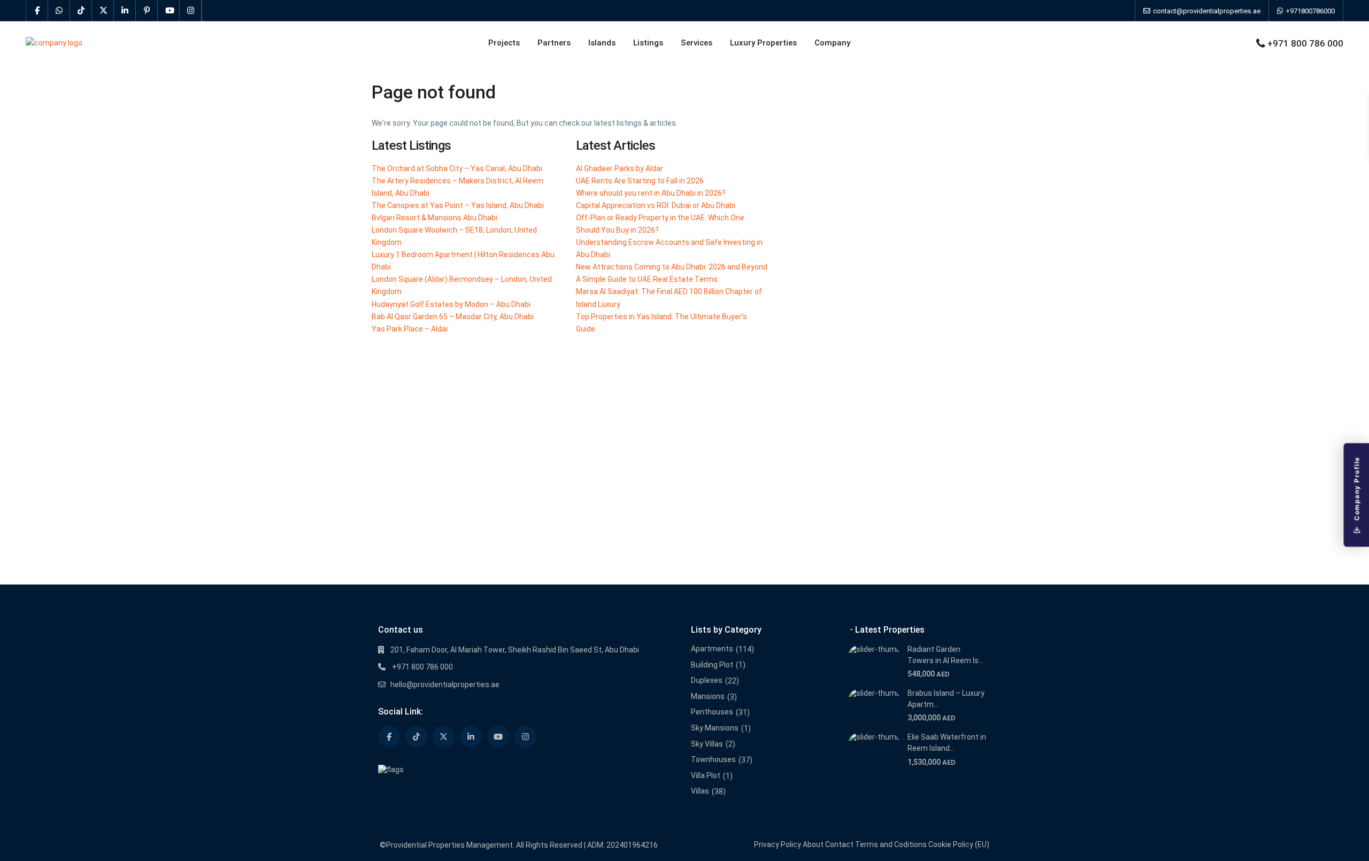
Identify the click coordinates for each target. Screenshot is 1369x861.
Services (696, 43)
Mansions (708, 696)
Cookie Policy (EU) (958, 844)
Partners (554, 43)
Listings (648, 43)
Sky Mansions (715, 728)
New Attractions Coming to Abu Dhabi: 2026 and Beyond (671, 267)
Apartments (712, 648)
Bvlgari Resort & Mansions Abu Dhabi (434, 217)
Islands (602, 43)
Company (832, 43)
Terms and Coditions (891, 844)
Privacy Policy (777, 844)
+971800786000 (1309, 11)
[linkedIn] (125, 10)
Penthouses (712, 712)
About (813, 844)
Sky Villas (707, 744)
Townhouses (713, 759)
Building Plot (712, 664)
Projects (504, 43)
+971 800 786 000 (1305, 43)
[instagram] (191, 10)
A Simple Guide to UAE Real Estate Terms (647, 279)
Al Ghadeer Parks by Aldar (619, 168)
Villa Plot (705, 775)
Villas (700, 791)
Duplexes (706, 680)
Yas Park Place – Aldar (410, 329)
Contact (839, 844)
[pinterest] (147, 10)
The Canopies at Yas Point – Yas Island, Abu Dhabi (458, 205)
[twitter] (103, 10)
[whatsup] (59, 10)
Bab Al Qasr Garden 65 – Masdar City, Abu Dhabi (453, 316)
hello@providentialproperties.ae (444, 684)
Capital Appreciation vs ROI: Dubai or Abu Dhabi (655, 205)
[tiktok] (81, 10)
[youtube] (169, 10)
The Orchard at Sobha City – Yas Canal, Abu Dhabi (457, 168)
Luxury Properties (763, 43)
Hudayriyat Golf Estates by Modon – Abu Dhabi (451, 304)
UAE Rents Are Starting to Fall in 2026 (640, 180)
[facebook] (37, 10)
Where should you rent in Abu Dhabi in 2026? (651, 193)
